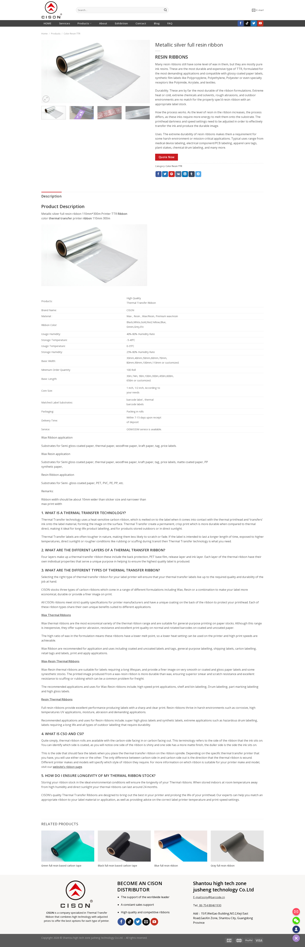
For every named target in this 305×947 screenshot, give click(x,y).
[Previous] (48, 71)
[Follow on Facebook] (241, 23)
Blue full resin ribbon (166, 865)
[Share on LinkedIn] (185, 174)
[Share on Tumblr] (192, 174)
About (103, 23)
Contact (141, 23)
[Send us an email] (146, 921)
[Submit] (165, 10)
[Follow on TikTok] (247, 23)
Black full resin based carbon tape (117, 865)
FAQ (170, 23)
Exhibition (121, 23)
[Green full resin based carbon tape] (67, 846)
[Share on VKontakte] (178, 174)
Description (51, 196)
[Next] (143, 71)
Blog (157, 23)
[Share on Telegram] (198, 174)
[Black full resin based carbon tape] (124, 846)
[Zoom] (46, 98)
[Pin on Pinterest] (172, 174)
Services (64, 23)
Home (44, 33)
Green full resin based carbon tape (61, 865)
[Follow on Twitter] (254, 23)
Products (83, 23)
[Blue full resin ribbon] (180, 846)
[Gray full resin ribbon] (237, 846)
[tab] (51, 196)
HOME (47, 23)
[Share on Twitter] (165, 174)
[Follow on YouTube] (260, 23)
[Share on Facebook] (159, 174)
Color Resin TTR (72, 33)
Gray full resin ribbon (223, 865)
